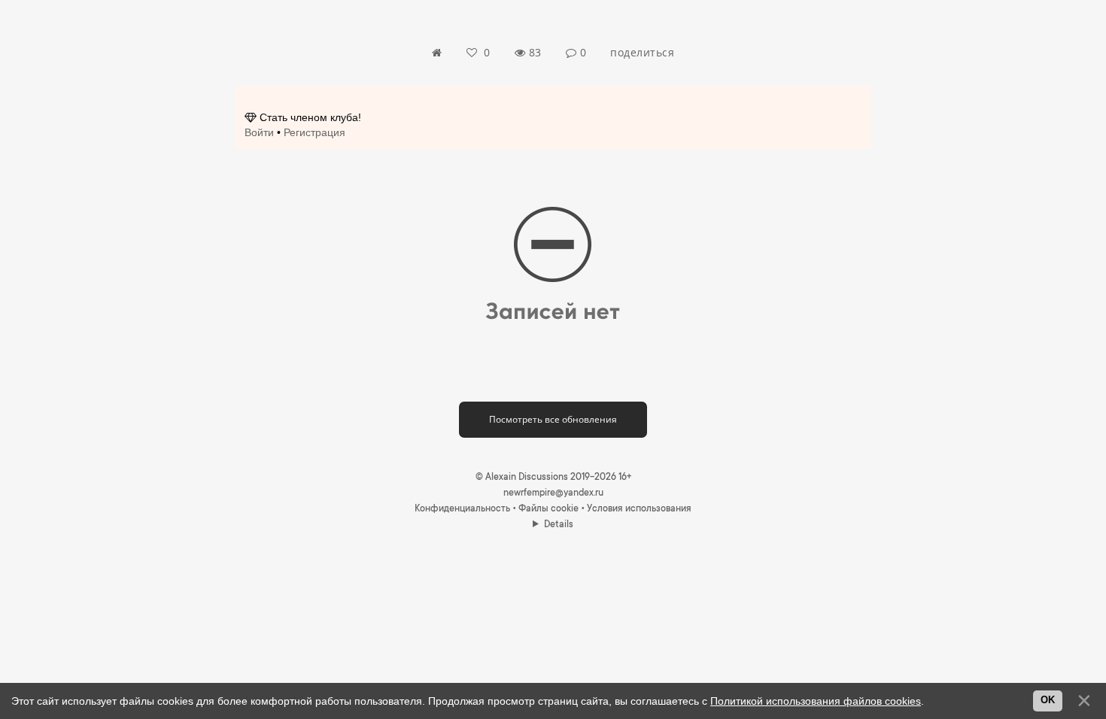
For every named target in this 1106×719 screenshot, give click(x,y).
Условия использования (639, 509)
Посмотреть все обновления (553, 419)
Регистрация (314, 132)
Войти (259, 132)
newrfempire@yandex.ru (553, 493)
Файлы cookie (548, 509)
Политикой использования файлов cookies (815, 701)
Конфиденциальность (462, 509)
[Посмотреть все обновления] (553, 407)
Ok (1048, 700)
